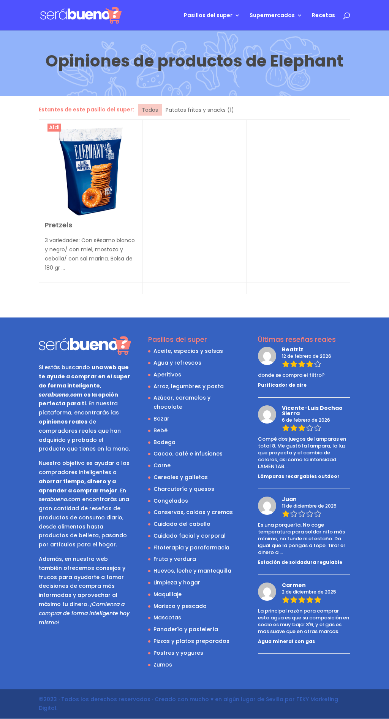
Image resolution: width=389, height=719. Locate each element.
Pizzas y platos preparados (191, 641)
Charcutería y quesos (183, 489)
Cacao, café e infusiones (188, 453)
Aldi (54, 127)
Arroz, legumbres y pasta (188, 386)
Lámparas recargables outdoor (299, 476)
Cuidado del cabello (181, 524)
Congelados (170, 501)
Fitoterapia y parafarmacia (191, 547)
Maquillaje (167, 594)
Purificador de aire (282, 385)
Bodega (164, 442)
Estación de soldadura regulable (300, 562)
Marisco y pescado (180, 606)
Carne (162, 465)
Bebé (160, 430)
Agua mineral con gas (286, 641)
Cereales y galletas (180, 477)
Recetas (323, 16)
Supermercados (272, 16)
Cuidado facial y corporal (189, 536)
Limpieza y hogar (176, 582)
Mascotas (167, 617)
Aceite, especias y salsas (188, 351)
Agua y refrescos (177, 363)
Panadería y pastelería (185, 629)
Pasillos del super (208, 16)
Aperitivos (167, 374)
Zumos (162, 664)
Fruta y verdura (174, 559)
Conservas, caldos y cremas (193, 512)
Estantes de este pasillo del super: (86, 109)
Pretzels (58, 225)
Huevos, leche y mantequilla (192, 571)
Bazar (161, 418)
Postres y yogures (178, 653)
